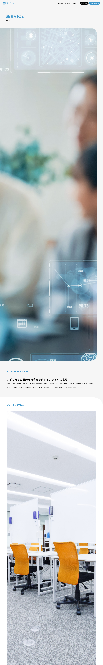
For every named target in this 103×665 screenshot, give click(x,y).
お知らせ (75, 3)
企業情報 (60, 3)
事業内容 (67, 3)
